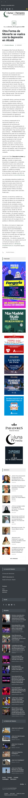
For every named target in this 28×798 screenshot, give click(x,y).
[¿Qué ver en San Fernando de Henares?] (6, 738)
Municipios (13, 779)
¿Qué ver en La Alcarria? (17, 728)
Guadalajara (5, 779)
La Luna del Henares (12, 788)
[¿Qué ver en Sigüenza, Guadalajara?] (6, 754)
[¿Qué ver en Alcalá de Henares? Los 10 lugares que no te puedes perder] (6, 770)
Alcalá (4, 777)
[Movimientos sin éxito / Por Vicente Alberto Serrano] (6, 531)
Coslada (16, 777)
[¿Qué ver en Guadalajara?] (6, 762)
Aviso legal (12, 793)
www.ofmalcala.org (19, 175)
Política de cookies (21, 793)
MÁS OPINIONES (14, 558)
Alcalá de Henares (9, 45)
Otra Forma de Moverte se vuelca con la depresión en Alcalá (13, 35)
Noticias (21, 651)
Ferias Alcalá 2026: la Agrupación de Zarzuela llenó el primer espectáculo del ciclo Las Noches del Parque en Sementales (18, 679)
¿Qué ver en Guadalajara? (18, 760)
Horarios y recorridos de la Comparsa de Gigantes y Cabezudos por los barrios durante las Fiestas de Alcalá (7, 5)
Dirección (4, 592)
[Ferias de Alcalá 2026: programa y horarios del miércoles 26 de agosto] (6, 659)
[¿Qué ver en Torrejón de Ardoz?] (6, 746)
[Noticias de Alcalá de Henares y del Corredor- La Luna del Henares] (14, 16)
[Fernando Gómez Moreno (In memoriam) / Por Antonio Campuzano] (6, 489)
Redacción (5, 590)
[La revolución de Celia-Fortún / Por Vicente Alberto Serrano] (6, 499)
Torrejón (9, 777)
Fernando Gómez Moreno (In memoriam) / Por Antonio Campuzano (19, 487)
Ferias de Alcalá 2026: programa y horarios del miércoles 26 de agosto (17, 658)
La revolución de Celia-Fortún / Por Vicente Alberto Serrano (18, 497)
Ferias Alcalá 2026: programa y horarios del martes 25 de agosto (17, 668)
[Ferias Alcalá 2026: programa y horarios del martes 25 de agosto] (6, 669)
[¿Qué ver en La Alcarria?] (6, 730)
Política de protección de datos (10, 795)
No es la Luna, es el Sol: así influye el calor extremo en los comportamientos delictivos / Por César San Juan (18, 519)
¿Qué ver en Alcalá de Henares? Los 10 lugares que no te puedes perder (18, 769)
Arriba (22, 784)
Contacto (6, 793)
